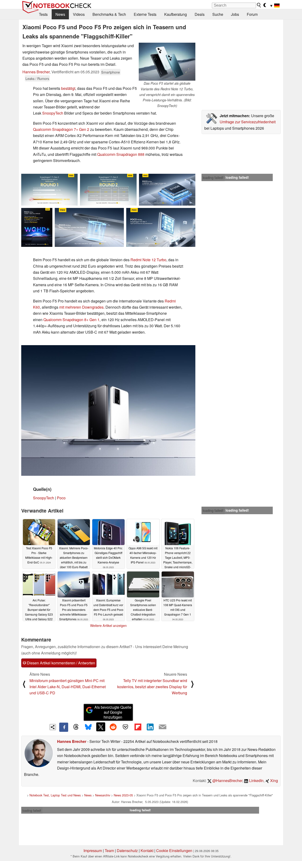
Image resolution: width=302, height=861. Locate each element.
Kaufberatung (175, 14)
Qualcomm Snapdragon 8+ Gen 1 (71, 319)
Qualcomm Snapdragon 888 (120, 154)
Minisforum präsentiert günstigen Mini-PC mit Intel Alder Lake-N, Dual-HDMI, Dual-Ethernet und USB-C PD (67, 687)
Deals (200, 14)
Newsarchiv (102, 795)
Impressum (93, 850)
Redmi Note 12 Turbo (148, 259)
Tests (43, 14)
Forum (252, 14)
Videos (79, 14)
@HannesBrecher (226, 780)
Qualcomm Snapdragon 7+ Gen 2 (61, 129)
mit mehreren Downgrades (81, 307)
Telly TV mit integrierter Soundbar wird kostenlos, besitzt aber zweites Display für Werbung (152, 687)
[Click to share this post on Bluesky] (88, 727)
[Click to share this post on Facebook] (63, 727)
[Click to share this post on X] (100, 726)
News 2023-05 (123, 795)
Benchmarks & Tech (109, 14)
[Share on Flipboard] (137, 726)
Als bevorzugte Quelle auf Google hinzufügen (112, 712)
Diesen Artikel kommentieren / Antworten (60, 663)
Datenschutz (127, 850)
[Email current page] (162, 727)
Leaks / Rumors (37, 78)
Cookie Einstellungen (174, 850)
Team (109, 850)
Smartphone (110, 72)
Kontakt (147, 850)
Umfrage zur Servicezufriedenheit (248, 121)
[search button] (259, 5)
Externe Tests (145, 14)
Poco (61, 498)
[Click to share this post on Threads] (75, 727)
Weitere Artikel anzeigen (108, 625)
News (60, 14)
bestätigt (68, 88)
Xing (273, 780)
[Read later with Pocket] (125, 726)
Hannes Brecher (36, 72)
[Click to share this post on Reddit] (113, 726)
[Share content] (53, 727)
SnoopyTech (52, 113)
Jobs (235, 14)
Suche (217, 14)
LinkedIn (256, 780)
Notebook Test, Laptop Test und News (55, 795)
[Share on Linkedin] (150, 726)
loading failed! (213, 177)
